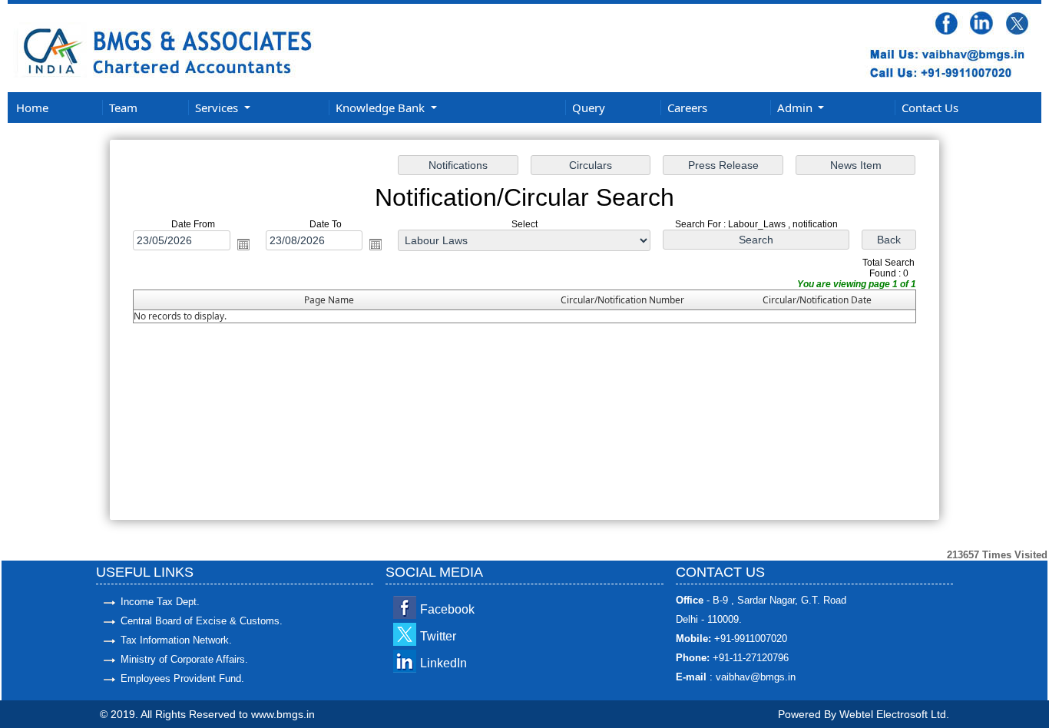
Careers (687, 107)
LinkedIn (443, 663)
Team (123, 107)
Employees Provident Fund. (182, 678)
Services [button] (218, 107)
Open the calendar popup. (243, 244)
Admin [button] (796, 107)
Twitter (438, 636)
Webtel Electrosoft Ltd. (894, 714)
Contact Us (930, 107)
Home (32, 107)
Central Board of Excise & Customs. (202, 621)
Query (588, 107)
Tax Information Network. (176, 640)
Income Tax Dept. (160, 601)
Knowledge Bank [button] (382, 107)
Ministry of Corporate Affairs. (184, 659)
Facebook (447, 609)
